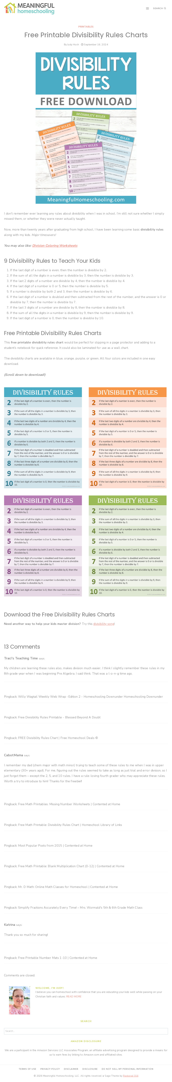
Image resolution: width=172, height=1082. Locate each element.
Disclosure (90, 1069)
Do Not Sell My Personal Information (128, 1069)
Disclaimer (71, 1069)
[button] (165, 4)
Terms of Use (27, 1069)
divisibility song (103, 624)
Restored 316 (130, 1075)
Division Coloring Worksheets (54, 245)
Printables (86, 26)
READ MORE (73, 996)
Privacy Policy (50, 1069)
